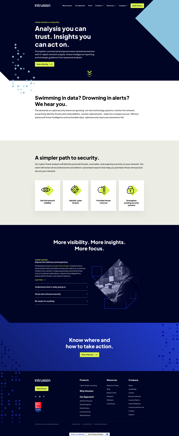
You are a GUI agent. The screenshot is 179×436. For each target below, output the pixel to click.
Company (122, 5)
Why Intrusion (67, 5)
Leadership (132, 389)
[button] (89, 74)
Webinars (110, 400)
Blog (108, 389)
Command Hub (85, 412)
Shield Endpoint (85, 404)
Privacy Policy (76, 424)
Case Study (111, 404)
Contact (131, 411)
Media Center (111, 393)
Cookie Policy (87, 424)
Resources (110, 5)
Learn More (39, 280)
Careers (131, 393)
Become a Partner (134, 396)
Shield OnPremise (86, 401)
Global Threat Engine (61, 266)
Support (131, 414)
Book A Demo (137, 6)
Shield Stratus (84, 408)
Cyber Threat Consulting (88, 385)
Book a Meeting (42, 64)
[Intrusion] (42, 5)
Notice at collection (78, 434)
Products (98, 5)
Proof (90, 5)
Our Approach (80, 5)
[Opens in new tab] (36, 396)
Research (110, 396)
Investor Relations (134, 404)
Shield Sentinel (85, 415)
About (130, 385)
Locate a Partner (134, 400)
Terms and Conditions (100, 424)
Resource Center (113, 385)
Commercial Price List (136, 407)
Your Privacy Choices (95, 434)
